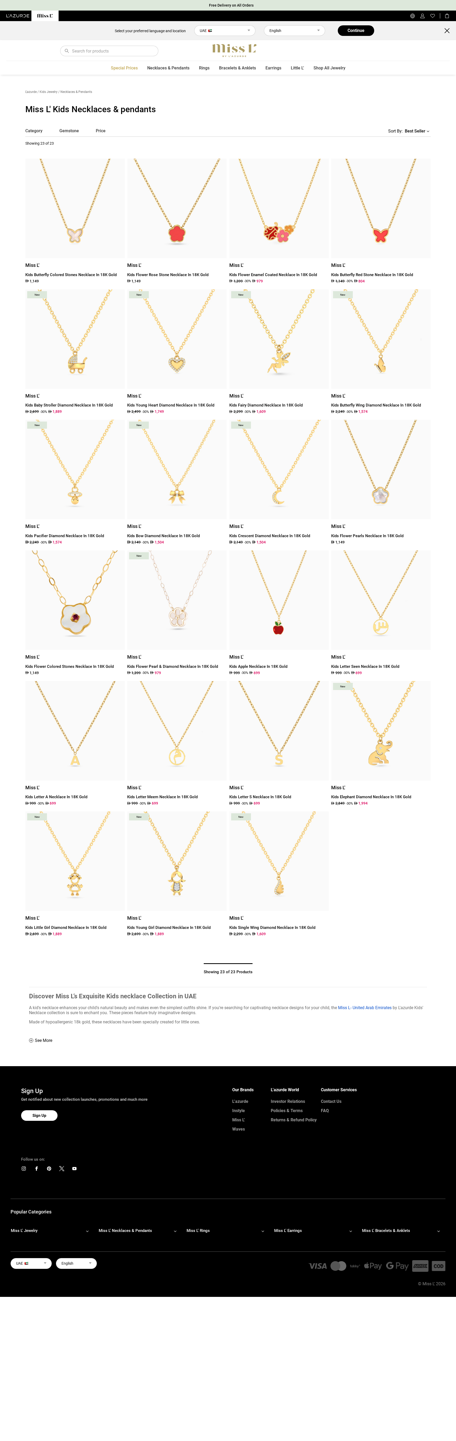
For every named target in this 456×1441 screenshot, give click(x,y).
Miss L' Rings (198, 1230)
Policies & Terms (287, 1110)
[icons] (23, 1169)
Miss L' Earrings (288, 1230)
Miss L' (238, 1119)
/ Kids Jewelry (47, 92)
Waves (238, 1129)
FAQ (325, 1110)
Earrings (273, 67)
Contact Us (331, 1101)
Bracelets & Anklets (237, 67)
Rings (204, 67)
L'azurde (31, 92)
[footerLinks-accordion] (52, 1231)
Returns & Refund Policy (294, 1119)
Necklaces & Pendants (168, 67)
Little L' (297, 67)
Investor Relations (288, 1101)
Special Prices (124, 67)
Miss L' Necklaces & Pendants (125, 1230)
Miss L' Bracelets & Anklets (386, 1230)
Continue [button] (356, 30)
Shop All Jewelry (329, 67)
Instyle (238, 1110)
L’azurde (240, 1101)
